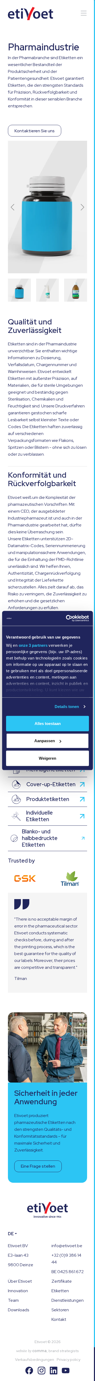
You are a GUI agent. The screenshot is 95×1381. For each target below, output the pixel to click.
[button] (82, 207)
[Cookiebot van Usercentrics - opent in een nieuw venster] (67, 618)
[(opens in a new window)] (25, 878)
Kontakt (58, 1319)
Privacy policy (68, 1359)
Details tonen (67, 706)
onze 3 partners (33, 645)
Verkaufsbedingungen (34, 1359)
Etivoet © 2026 (48, 1341)
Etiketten (60, 1291)
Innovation (18, 1291)
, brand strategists (47, 1350)
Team (13, 1300)
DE (11, 1234)
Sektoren (60, 1310)
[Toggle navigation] (82, 13)
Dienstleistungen (67, 1300)
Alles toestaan (48, 723)
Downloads (18, 1310)
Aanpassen (44, 740)
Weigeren (47, 758)
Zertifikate (61, 1281)
